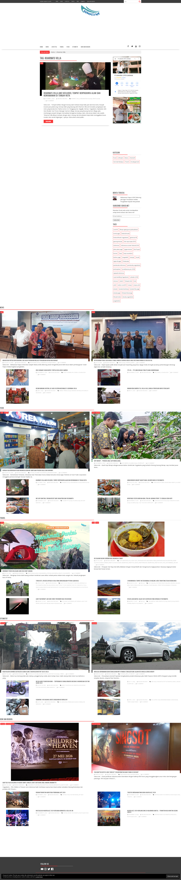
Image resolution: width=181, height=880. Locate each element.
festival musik (126, 233)
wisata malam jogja (56, 603)
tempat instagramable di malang (167, 585)
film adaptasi (44, 785)
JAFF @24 (81, 794)
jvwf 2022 (153, 681)
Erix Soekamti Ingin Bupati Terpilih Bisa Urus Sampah (52, 370)
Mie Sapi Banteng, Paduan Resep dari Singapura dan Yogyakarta (54, 498)
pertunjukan (116, 269)
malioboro (52, 585)
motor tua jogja (54, 674)
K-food (32, 472)
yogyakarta (116, 301)
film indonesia (134, 774)
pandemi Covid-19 (71, 585)
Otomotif (83, 1)
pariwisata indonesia (119, 265)
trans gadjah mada (132, 702)
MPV (127, 674)
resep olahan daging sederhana (118, 562)
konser (115, 253)
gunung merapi (117, 241)
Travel (73, 1)
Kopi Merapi (125, 463)
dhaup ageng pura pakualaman (129, 229)
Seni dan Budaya (91, 1)
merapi (132, 257)
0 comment (50, 101)
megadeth (125, 257)
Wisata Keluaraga (127, 293)
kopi (120, 253)
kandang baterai (76, 390)
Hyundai (122, 674)
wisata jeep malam (45, 603)
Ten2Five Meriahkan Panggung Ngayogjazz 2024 (141, 792)
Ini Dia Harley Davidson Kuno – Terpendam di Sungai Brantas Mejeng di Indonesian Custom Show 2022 (62, 682)
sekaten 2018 (134, 277)
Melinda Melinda (62, 98)
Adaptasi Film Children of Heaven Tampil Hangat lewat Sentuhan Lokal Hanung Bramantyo (29, 783)
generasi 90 (133, 237)
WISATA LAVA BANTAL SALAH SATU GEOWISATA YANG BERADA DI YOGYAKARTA (147, 599)
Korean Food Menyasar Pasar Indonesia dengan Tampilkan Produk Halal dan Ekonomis (28, 470)
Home (57, 1)
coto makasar (123, 560)
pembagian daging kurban (75, 702)
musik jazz (173, 814)
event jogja (116, 233)
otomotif (132, 674)
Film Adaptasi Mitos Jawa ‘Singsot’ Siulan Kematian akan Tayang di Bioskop (116, 772)
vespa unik (136, 285)
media (133, 362)
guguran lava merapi (68, 601)
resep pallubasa (133, 562)
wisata (115, 289)
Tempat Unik (128, 281)
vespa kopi (150, 502)
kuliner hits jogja (67, 500)
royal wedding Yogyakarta (120, 277)
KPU (73, 372)
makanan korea (52, 472)
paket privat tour (61, 585)
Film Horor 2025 (125, 774)
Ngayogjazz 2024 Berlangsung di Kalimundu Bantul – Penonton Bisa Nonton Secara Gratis (152, 811)
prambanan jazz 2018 (128, 269)
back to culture (65, 583)
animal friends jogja (65, 390)
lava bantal (151, 601)
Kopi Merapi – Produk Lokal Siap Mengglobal (107, 461)
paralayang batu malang (141, 585)
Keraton (45, 585)
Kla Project (137, 249)
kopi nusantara (128, 253)
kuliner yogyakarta (41, 472)
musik (137, 257)
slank (121, 281)
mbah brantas (51, 687)
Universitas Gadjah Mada (48, 362)
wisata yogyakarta (128, 297)
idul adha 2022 (63, 702)
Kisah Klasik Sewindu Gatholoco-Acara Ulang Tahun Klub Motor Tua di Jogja (26, 672)
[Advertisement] (90, 30)
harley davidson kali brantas (70, 685)
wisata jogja (96, 98)
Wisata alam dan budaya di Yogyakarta (54, 587)
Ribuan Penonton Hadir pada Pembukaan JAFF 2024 (50, 792)
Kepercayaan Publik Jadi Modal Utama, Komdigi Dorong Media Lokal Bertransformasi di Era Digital (123, 360)
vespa (130, 285)
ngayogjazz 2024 (175, 794)
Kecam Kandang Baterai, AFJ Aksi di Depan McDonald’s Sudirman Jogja (56, 388)
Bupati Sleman (67, 372)
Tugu (84, 585)
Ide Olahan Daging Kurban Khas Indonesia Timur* (108, 558)
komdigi (128, 362)
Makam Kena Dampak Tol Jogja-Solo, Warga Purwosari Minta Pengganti (148, 388)
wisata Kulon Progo (82, 587)
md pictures (64, 785)
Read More (48, 121)
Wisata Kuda (117, 297)
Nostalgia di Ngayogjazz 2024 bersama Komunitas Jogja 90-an (54, 811)
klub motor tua (43, 674)
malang (173, 583)
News (61, 1)
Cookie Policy (39, 877)
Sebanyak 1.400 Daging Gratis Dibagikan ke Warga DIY (51, 699)
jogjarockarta (128, 249)
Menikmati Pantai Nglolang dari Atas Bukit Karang (18, 571)
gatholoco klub (33, 674)
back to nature (74, 583)
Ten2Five (129, 796)
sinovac (115, 281)
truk (135, 281)
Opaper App (140, 463)
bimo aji (142, 583)
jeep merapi (78, 601)
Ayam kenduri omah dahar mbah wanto (164, 482)
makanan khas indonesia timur (147, 560)
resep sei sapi (158, 562)
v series (62, 674)
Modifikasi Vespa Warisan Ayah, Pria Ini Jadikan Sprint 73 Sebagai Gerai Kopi (149, 498)
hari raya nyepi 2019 (130, 241)
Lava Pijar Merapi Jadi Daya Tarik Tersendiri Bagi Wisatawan (53, 599)
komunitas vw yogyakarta (164, 681)
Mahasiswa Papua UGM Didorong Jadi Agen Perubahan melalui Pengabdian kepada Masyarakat (130, 199)
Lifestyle (67, 1)
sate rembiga (169, 562)
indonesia (116, 245)
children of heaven (33, 785)
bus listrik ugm (155, 699)
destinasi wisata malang (163, 583)
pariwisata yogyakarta (133, 265)
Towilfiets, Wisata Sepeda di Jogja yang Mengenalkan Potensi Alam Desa (57, 581)
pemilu (76, 372)
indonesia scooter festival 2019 (130, 245)
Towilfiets (80, 585)
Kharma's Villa (75, 98)
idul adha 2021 (132, 560)
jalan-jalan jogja (117, 249)
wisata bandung (123, 289)
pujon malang (153, 585)
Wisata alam (39, 587)
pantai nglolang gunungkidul (37, 573)
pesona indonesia (52, 573)
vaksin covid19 (122, 285)
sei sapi (176, 562)
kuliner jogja (116, 257)
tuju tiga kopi (143, 502)
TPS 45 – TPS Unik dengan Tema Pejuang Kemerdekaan (143, 370)
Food (78, 1)
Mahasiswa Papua (35, 362)
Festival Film (65, 794)
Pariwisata (126, 261)
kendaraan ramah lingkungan (169, 699)
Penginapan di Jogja (86, 98)
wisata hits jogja (134, 289)
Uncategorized (135, 162)
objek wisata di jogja (161, 601)
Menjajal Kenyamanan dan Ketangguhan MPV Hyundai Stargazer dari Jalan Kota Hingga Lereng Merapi (124, 672)
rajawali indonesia (118, 273)
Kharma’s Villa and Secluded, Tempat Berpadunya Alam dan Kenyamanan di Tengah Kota (72, 94)
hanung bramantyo (54, 785)
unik (114, 285)
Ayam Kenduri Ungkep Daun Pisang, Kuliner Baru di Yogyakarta (145, 480)
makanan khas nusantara (165, 560)
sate (164, 562)
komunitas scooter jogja (162, 500)
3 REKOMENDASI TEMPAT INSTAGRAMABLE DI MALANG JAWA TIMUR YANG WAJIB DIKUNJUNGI (151, 581)
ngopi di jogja (117, 261)
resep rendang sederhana (146, 562)
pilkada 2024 (82, 372)
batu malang (152, 583)
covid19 (115, 229)
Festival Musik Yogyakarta (120, 237)
